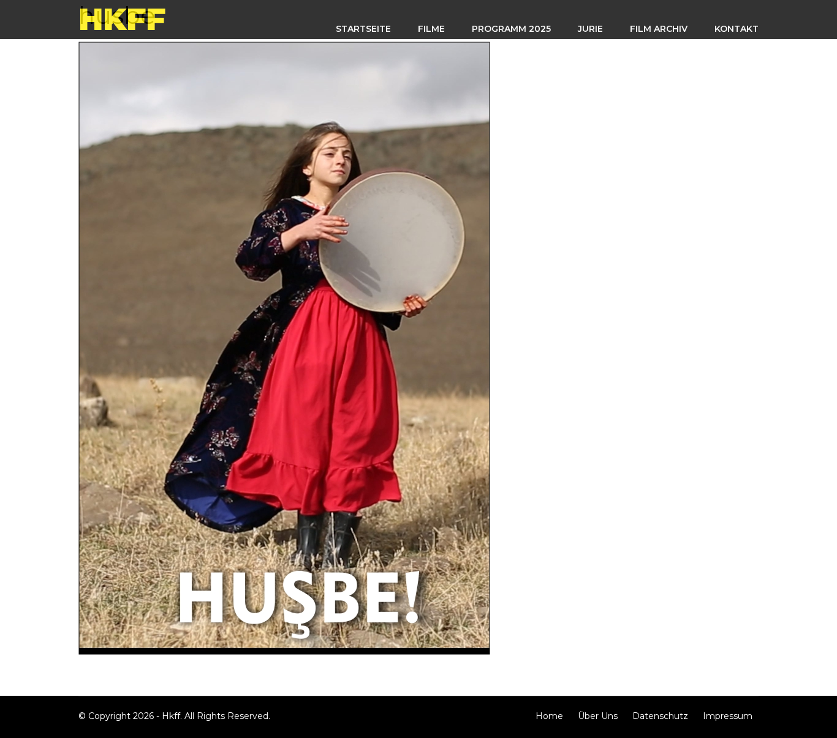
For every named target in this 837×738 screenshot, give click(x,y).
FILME (431, 28)
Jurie (590, 28)
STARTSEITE (363, 28)
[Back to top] (821, 722)
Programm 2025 (511, 28)
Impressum (727, 715)
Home (549, 715)
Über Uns (598, 715)
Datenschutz (660, 715)
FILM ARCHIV (658, 28)
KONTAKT (736, 28)
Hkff (121, 19)
